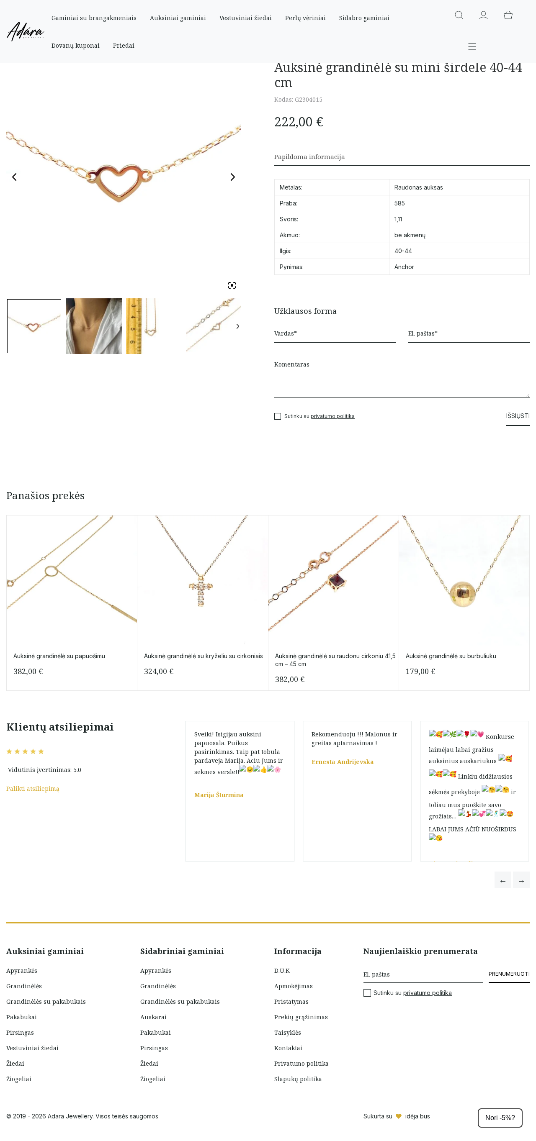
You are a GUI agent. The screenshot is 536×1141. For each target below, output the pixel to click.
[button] (503, 880)
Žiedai (15, 1063)
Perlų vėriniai (305, 18)
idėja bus (417, 1116)
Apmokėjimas (293, 986)
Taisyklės (287, 1032)
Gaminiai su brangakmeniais (94, 18)
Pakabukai (21, 1017)
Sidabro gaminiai (364, 18)
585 (399, 203)
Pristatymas (291, 1001)
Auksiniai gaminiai (178, 18)
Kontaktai (288, 1048)
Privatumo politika (301, 1063)
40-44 (403, 250)
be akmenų (409, 234)
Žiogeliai (18, 1079)
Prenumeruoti (509, 974)
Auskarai (153, 1017)
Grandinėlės (24, 986)
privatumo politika (333, 416)
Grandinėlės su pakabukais (46, 1001)
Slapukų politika (298, 1079)
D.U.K (282, 970)
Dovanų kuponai (76, 45)
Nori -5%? (500, 1117)
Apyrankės (21, 970)
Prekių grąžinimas (301, 1017)
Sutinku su (413, 993)
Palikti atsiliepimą (32, 788)
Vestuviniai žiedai (245, 18)
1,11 (398, 219)
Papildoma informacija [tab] (309, 156)
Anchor (404, 266)
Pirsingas (20, 1032)
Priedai (123, 45)
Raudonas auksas (418, 187)
